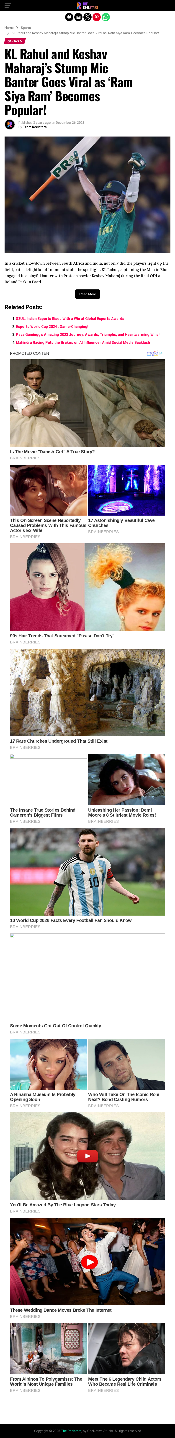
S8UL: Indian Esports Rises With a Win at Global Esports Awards (70, 318)
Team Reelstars (35, 127)
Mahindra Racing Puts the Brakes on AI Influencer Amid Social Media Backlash (83, 342)
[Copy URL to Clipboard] (69, 17)
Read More (87, 294)
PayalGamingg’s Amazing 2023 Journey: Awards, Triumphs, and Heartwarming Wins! (88, 334)
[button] (8, 5)
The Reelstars (71, 1431)
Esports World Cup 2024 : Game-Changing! (52, 326)
